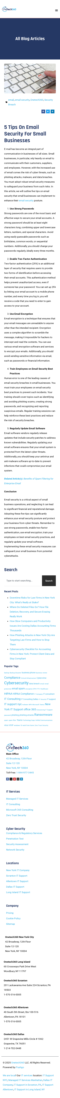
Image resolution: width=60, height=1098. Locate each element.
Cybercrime (41, 678)
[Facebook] (7, 779)
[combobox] (22, 580)
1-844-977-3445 (25, 772)
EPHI (35, 689)
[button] (43, 111)
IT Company (38, 694)
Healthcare (44, 689)
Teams (19, 720)
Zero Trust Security (41, 725)
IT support (51, 699)
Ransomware (43, 714)
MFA (30, 705)
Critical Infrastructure (28, 678)
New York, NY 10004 (17, 768)
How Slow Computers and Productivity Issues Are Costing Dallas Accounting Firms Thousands (33, 626)
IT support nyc (13, 704)
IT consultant (49, 694)
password (7, 715)
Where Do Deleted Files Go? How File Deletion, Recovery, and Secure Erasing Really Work (30, 612)
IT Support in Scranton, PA (27, 1084)
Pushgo (20, 1067)
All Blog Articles (30, 39)
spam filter (12, 720)
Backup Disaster (15, 673)
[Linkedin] (21, 779)
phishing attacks (26, 715)
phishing (15, 715)
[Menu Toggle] (56, 10)
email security (22, 99)
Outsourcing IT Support (44, 710)
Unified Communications (43, 720)
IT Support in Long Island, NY (29, 1089)
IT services (27, 1075)
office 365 (30, 709)
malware (25, 705)
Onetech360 (36, 99)
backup (6, 673)
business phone (28, 672)
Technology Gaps (29, 720)
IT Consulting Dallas (29, 699)
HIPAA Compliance (23, 693)
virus (6, 725)
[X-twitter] (11, 779)
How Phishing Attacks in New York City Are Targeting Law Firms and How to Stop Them (32, 640)
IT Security (42, 699)
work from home (28, 725)
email (11, 99)
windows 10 (18, 725)
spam (6, 720)
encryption (29, 689)
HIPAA (8, 693)
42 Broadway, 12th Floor (19, 758)
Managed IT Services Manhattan (25, 1080)
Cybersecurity (16, 683)
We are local (9, 1075)
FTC (38, 689)
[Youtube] (14, 779)
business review (41, 673)
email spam (18, 688)
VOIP (11, 725)
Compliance (12, 677)
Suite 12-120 (13, 763)
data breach (34, 684)
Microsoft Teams (38, 705)
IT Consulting (12, 699)
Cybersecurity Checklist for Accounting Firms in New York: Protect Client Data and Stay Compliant (32, 654)
